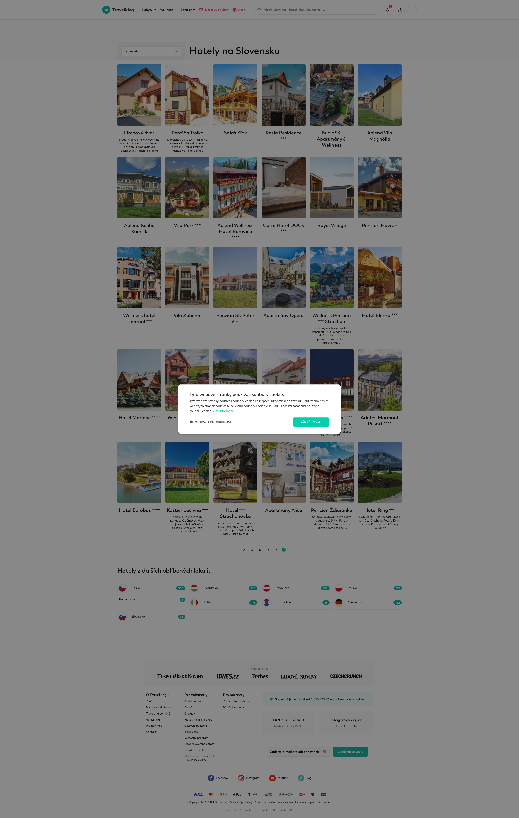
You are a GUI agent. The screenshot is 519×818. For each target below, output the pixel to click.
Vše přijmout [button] (311, 422)
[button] (211, 422)
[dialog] (259, 409)
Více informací (223, 411)
